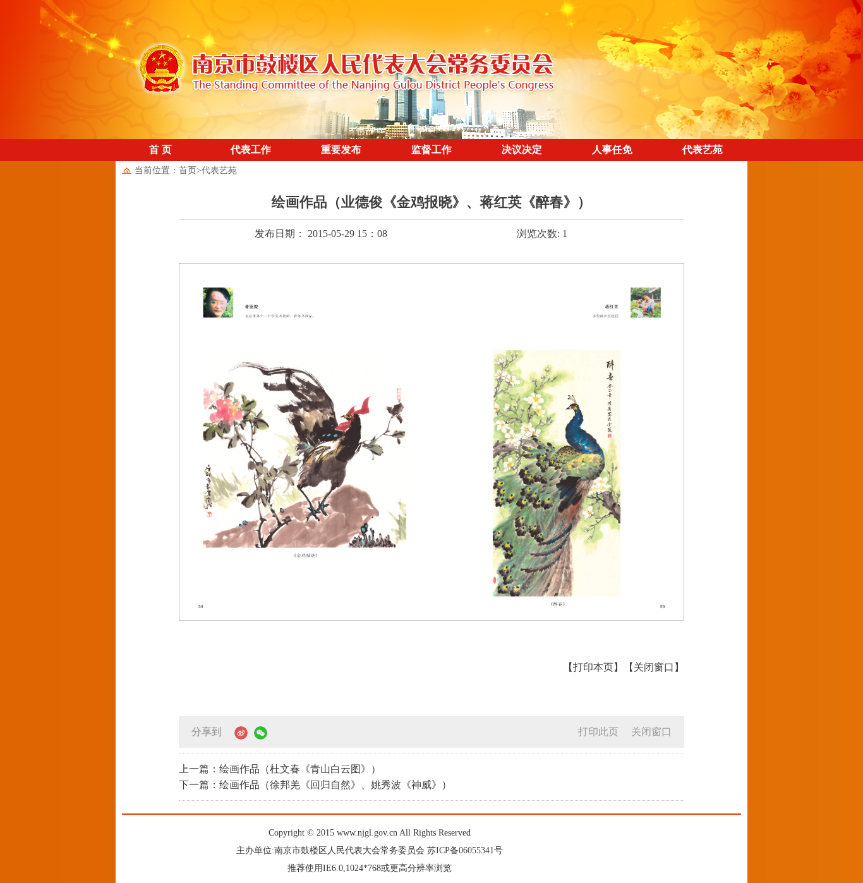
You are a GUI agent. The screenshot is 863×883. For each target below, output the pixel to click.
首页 (187, 170)
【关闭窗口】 (654, 667)
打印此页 (598, 731)
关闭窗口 (651, 731)
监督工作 (431, 149)
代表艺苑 (702, 149)
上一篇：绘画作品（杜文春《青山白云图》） (280, 769)
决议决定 (522, 149)
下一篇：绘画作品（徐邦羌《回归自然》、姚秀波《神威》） (315, 784)
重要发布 (341, 149)
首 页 (160, 149)
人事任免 (612, 149)
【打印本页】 (593, 667)
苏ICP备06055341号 (465, 850)
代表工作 (251, 149)
